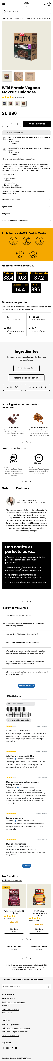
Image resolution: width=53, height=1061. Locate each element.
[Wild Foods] (26, 4)
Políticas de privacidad (11, 1024)
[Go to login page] (44, 4)
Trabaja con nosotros (10, 1009)
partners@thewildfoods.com (23, 969)
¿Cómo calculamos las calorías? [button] (15, 220)
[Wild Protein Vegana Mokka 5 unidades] (23, 106)
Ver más (26, 866)
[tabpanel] (26, 785)
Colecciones (19, 18)
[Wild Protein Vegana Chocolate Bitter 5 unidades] (4, 106)
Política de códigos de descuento (15, 1032)
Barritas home (31, 18)
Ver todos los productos (12, 880)
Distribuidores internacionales (13, 1002)
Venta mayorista (8, 998)
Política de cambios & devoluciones (16, 1028)
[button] (48, 4)
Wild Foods (26, 1058)
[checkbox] (18, 720)
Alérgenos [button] (6, 214)
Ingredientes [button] (7, 207)
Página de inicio (7, 18)
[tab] (15, 143)
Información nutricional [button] (11, 200)
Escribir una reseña (26, 686)
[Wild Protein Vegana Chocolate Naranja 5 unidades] (10, 106)
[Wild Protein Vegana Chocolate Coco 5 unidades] (17, 106)
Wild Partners (7, 1013)
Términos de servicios (10, 1035)
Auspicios (5, 1006)
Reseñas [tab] (14, 696)
